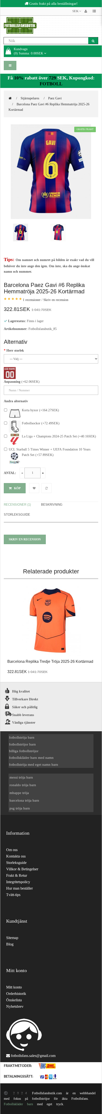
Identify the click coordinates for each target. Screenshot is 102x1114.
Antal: (10, 473)
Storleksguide (17, 514)
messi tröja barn (21, 777)
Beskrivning (51, 504)
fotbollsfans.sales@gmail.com (33, 1056)
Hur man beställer (19, 888)
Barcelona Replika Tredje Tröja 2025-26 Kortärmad (50, 661)
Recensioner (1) (17, 504)
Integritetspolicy (18, 882)
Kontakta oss (16, 856)
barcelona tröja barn (24, 800)
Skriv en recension (55, 299)
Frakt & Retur (16, 875)
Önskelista (14, 1000)
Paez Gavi (55, 98)
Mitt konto (14, 987)
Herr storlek (15, 350)
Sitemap (12, 938)
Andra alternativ (16, 401)
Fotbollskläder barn (18, 1104)
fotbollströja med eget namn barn (33, 764)
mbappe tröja (19, 792)
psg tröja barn (19, 808)
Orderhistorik (16, 994)
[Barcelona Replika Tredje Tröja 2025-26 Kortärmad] (51, 621)
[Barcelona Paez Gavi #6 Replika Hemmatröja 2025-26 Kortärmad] (51, 172)
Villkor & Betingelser (22, 869)
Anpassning (12, 381)
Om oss (12, 850)
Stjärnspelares (30, 98)
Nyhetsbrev (14, 1006)
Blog (10, 944)
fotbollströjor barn (22, 744)
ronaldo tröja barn (22, 785)
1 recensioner (32, 299)
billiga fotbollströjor (23, 751)
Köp (17, 488)
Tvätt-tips (13, 895)
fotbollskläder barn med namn (31, 757)
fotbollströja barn (21, 737)
